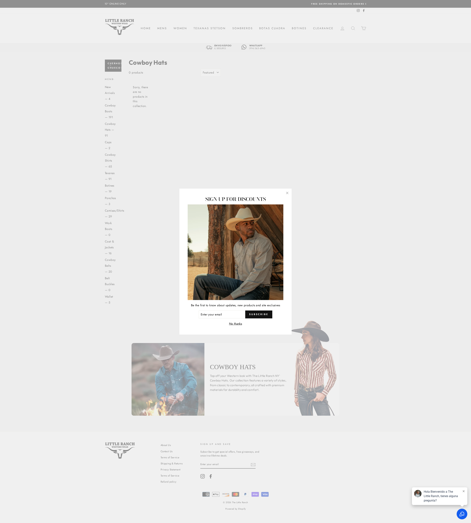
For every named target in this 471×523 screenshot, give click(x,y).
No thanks (235, 324)
